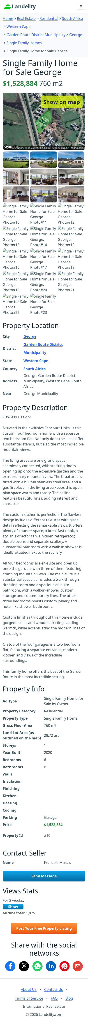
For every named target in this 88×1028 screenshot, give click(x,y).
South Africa (72, 18)
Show (13, 906)
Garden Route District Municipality (36, 34)
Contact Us (53, 989)
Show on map (61, 102)
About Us (29, 989)
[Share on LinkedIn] (50, 966)
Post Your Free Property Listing (44, 928)
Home (8, 18)
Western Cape (18, 26)
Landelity (24, 6)
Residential (48, 18)
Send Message (44, 876)
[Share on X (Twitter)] (23, 966)
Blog (69, 998)
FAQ (54, 998)
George (75, 34)
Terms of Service (29, 998)
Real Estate (26, 18)
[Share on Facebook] (10, 966)
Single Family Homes (24, 42)
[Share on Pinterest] (64, 966)
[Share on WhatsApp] (37, 966)
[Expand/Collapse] (81, 6)
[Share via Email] (78, 966)
